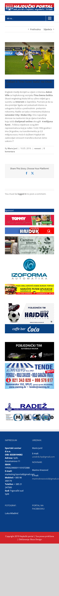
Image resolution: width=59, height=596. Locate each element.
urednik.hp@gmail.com (43, 456)
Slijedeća (48, 29)
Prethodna (35, 29)
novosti (37, 148)
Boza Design (36, 539)
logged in (22, 193)
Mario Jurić (13, 148)
